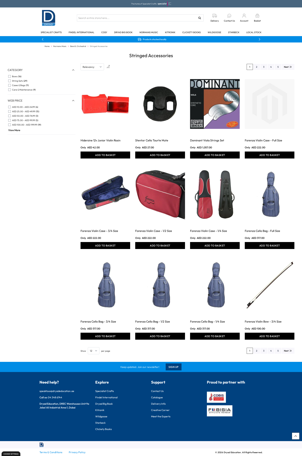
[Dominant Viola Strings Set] (215, 104)
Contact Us (157, 391)
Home (47, 46)
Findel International (81, 32)
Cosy (104, 32)
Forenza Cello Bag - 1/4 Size (207, 321)
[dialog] (11, 453)
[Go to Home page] (49, 18)
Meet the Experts (160, 416)
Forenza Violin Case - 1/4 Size (208, 231)
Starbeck (233, 32)
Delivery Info (158, 403)
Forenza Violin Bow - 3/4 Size (263, 321)
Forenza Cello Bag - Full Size (262, 231)
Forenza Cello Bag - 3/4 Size (98, 321)
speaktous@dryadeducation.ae (56, 391)
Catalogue (157, 397)
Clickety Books (191, 32)
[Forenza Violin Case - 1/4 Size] (215, 195)
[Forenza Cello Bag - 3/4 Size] (105, 285)
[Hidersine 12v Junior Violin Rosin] (105, 104)
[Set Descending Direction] (108, 67)
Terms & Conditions (50, 452)
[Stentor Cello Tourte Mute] (160, 104)
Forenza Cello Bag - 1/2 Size (152, 321)
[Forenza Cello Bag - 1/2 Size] (160, 285)
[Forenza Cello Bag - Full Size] (269, 195)
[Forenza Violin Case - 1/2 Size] (160, 195)
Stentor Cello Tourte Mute (151, 140)
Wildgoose (214, 32)
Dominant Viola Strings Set (207, 140)
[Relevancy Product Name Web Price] (92, 66)
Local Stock (253, 32)
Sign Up (174, 367)
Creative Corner (160, 410)
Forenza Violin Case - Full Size (263, 140)
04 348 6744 (55, 397)
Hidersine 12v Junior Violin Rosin (100, 140)
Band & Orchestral (78, 46)
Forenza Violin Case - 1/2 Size (153, 231)
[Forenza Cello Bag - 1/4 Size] (215, 285)
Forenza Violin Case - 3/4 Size (99, 231)
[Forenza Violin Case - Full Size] (269, 104)
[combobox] (140, 17)
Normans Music (149, 32)
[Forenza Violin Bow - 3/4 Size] (269, 285)
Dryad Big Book (123, 32)
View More (14, 130)
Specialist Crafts (51, 32)
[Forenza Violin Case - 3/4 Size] (105, 195)
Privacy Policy (77, 452)
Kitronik (170, 32)
